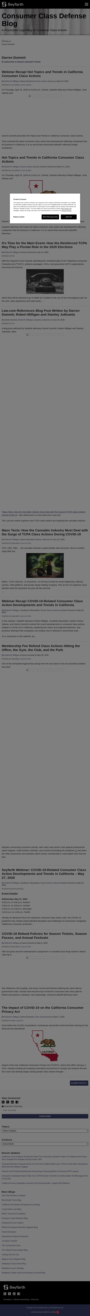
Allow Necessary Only (50, 217)
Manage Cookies (18, 216)
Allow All (69, 217)
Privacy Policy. (66, 210)
